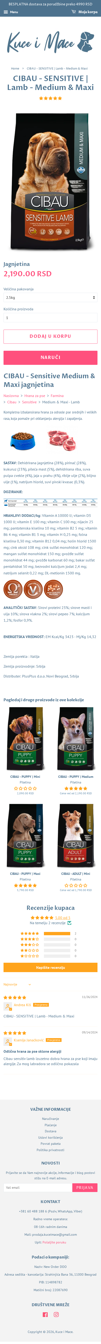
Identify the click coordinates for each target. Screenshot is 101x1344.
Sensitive (29, 402)
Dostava (50, 1131)
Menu (13, 12)
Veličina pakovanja (19, 289)
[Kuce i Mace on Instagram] (56, 1315)
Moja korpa (87, 12)
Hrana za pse (34, 395)
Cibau (11, 402)
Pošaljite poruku (54, 1242)
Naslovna (11, 395)
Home (15, 69)
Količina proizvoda (18, 309)
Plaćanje (51, 1125)
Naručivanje (50, 1119)
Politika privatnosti (50, 1150)
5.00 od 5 (62, 917)
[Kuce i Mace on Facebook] (45, 1315)
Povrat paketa (51, 1143)
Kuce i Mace (64, 1332)
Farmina (57, 395)
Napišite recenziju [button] (50, 967)
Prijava (84, 1187)
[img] (15, 997)
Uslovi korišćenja (50, 1137)
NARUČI (51, 358)
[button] (50, 98)
